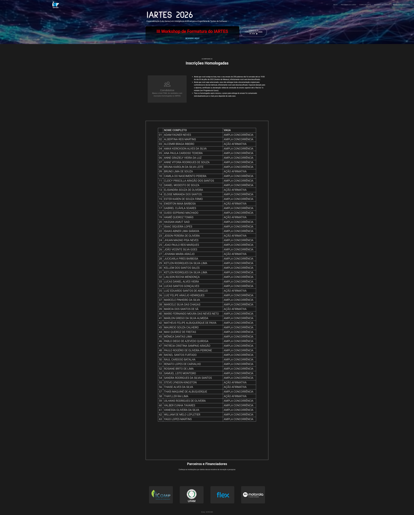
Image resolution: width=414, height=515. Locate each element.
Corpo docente (365, 5)
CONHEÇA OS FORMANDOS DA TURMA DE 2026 (253, 32)
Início (335, 5)
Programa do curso (348, 5)
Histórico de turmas (382, 5)
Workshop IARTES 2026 (401, 5)
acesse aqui (192, 38)
